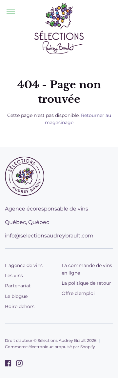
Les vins (14, 275)
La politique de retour (86, 283)
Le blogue (16, 296)
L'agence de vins (24, 265)
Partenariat (18, 286)
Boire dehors (19, 306)
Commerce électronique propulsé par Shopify (50, 346)
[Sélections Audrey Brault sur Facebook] (8, 363)
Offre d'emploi (78, 293)
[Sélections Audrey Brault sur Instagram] (19, 363)
